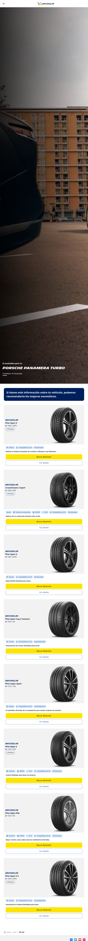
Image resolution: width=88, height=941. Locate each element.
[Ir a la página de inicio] (46, 4)
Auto (14, 932)
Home (9, 932)
